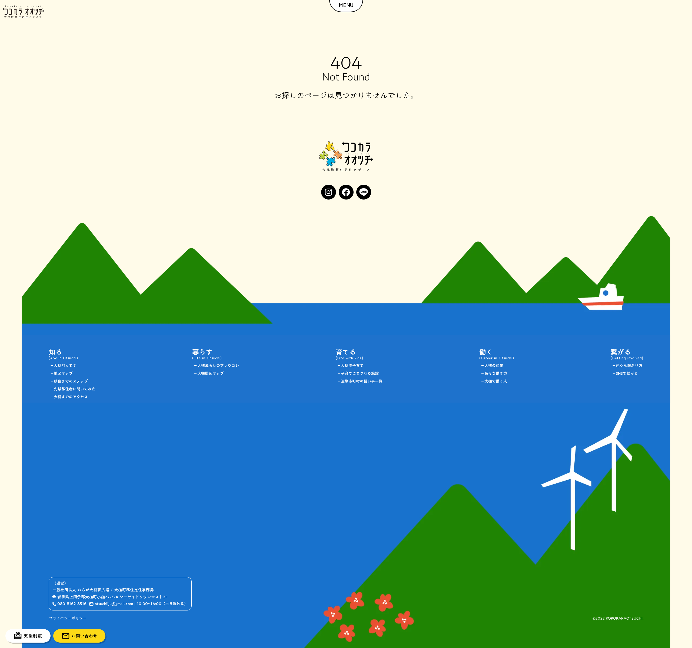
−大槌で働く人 (494, 381)
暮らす (202, 352)
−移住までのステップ (69, 381)
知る (55, 352)
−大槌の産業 (492, 365)
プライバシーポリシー (67, 618)
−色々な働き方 (494, 373)
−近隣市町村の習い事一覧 (359, 381)
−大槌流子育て (350, 365)
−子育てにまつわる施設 (358, 373)
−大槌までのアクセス (69, 397)
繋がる (621, 352)
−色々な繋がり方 (627, 365)
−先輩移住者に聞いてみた (72, 389)
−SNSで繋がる (625, 373)
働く (486, 352)
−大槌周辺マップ (209, 373)
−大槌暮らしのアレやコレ (216, 365)
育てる (346, 352)
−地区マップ (61, 373)
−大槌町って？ (63, 365)
